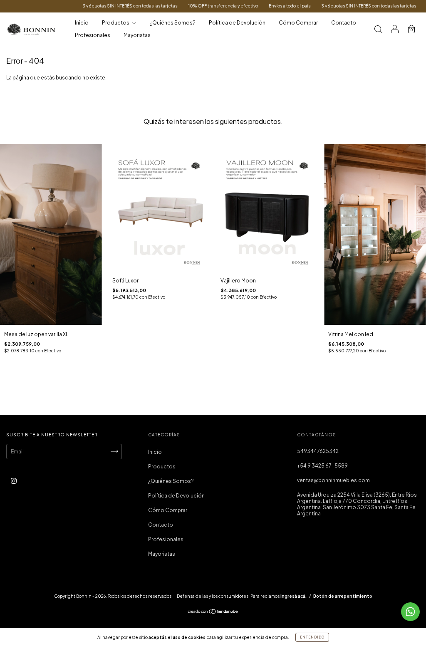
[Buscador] (378, 30)
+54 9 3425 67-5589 (322, 466)
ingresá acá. (293, 596)
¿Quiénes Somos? (173, 23)
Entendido (312, 637)
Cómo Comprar (298, 23)
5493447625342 (318, 451)
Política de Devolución (237, 23)
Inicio (82, 23)
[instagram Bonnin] (13, 481)
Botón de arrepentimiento (342, 596)
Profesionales (92, 35)
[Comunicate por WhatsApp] (410, 611)
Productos (116, 23)
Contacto (343, 23)
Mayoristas (137, 35)
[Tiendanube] (213, 612)
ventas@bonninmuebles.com (333, 480)
